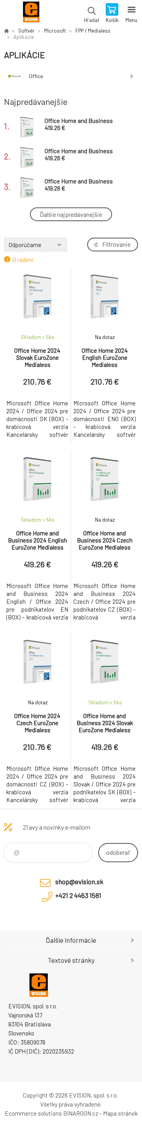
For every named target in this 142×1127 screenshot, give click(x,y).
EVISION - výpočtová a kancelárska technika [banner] (31, 13)
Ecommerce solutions (33, 1113)
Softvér (26, 30)
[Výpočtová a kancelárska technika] (6, 30)
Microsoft (55, 30)
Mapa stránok (120, 1113)
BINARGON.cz (80, 1113)
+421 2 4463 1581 (78, 895)
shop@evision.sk (79, 881)
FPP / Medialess (92, 30)
